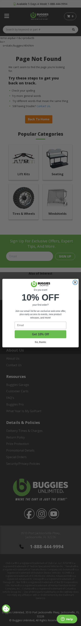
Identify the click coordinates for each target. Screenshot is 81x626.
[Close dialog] (75, 282)
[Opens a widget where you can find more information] (67, 619)
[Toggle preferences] (6, 608)
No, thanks (40, 342)
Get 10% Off (40, 334)
